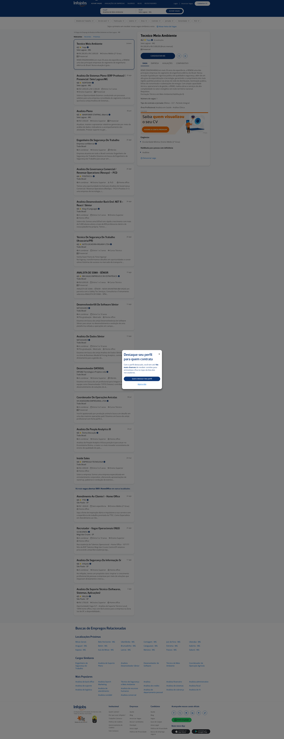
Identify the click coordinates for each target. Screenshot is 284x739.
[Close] (159, 354)
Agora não (142, 384)
